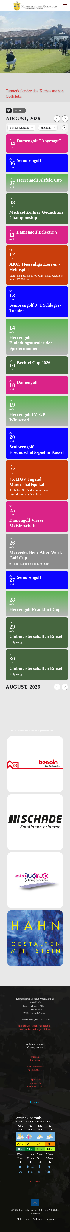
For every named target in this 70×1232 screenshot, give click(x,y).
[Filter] (9, 110)
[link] (35, 764)
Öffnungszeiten (35, 1047)
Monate (19, 110)
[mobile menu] (65, 5)
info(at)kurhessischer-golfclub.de (35, 1025)
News (27, 1219)
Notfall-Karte (35, 1070)
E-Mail (18, 1219)
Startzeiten (35, 1060)
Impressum (35, 1079)
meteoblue (35, 1181)
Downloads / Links (35, 1086)
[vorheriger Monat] (57, 118)
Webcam (35, 1056)
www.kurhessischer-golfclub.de (35, 1029)
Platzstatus (50, 1219)
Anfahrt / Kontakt (35, 1044)
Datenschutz (35, 1082)
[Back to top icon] (35, 1202)
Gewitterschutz (35, 1066)
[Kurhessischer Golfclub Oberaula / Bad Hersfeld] (35, 5)
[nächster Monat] (65, 118)
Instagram (35, 1102)
